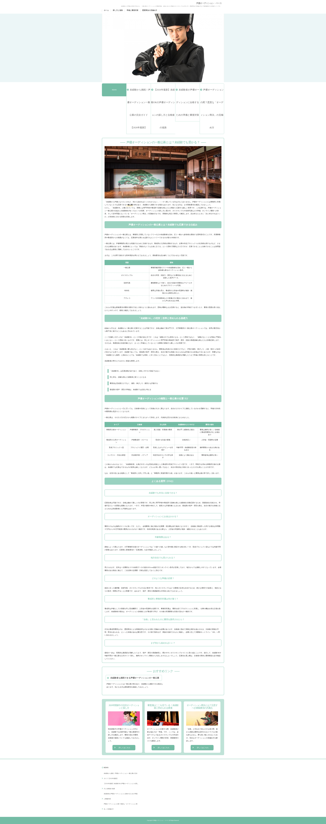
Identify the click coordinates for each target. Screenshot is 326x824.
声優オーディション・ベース (209, 3)
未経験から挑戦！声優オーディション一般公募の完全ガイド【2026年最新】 (139, 108)
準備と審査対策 (132, 10)
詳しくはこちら (124, 748)
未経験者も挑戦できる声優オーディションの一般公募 (134, 678)
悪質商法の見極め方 (149, 10)
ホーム (106, 10)
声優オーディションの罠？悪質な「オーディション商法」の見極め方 (212, 108)
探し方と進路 (118, 10)
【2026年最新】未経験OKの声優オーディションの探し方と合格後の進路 (163, 108)
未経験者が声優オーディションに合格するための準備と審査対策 (187, 102)
